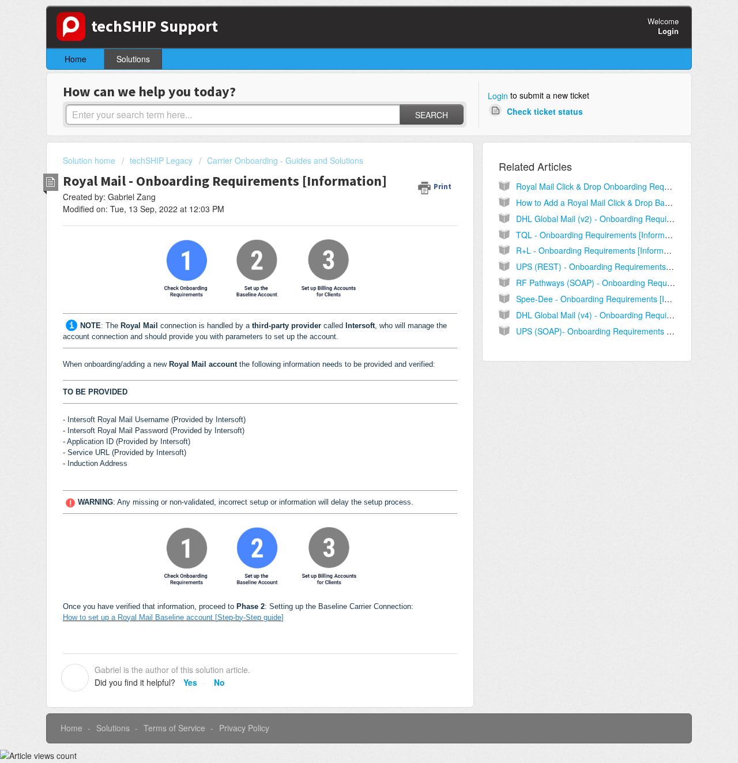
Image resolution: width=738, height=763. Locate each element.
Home (75, 59)
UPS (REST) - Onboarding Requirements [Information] (615, 266)
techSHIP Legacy (161, 160)
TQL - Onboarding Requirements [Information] (600, 234)
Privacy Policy (244, 728)
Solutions (133, 59)
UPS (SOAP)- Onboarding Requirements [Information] (614, 331)
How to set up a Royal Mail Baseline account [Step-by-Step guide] (173, 617)
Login (498, 96)
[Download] (347, 232)
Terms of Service (174, 728)
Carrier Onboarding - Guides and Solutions (285, 160)
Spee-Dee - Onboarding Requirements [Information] (611, 299)
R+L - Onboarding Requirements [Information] (600, 250)
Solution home (90, 160)
